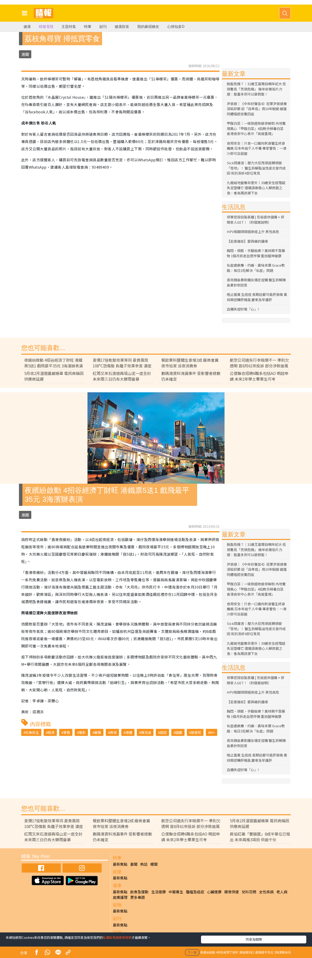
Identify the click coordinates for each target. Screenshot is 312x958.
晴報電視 (46, 27)
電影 (82, 732)
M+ (212, 732)
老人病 (281, 891)
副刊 (103, 27)
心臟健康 (214, 891)
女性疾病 (266, 891)
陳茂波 (146, 732)
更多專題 (137, 897)
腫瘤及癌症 (195, 891)
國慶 (178, 732)
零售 (66, 732)
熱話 (144, 864)
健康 (27, 27)
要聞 (133, 864)
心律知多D (176, 27)
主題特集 (68, 27)
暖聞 (154, 864)
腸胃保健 (231, 891)
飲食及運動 (139, 891)
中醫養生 (176, 891)
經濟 (51, 732)
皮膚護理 (120, 897)
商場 (113, 732)
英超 (163, 732)
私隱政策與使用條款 (117, 937)
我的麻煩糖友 (148, 27)
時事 (87, 27)
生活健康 (158, 891)
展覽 (97, 732)
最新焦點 (120, 864)
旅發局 (196, 732)
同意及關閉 (254, 939)
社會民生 (32, 732)
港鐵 (128, 732)
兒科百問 (249, 891)
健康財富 (122, 27)
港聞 (25, 54)
